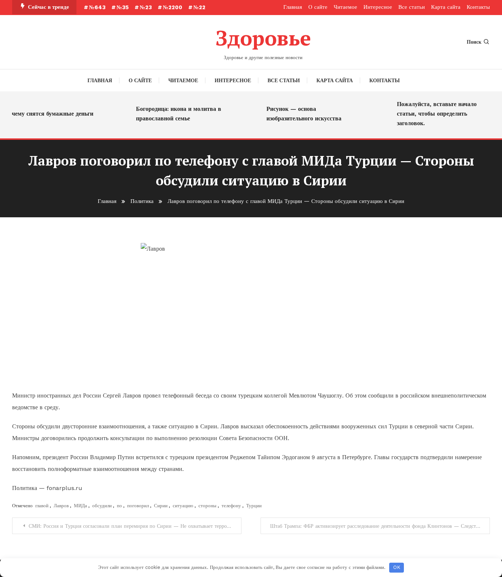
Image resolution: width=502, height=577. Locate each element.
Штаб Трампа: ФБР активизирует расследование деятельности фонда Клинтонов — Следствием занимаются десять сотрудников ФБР (380, 526)
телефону (231, 505)
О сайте (317, 7)
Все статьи (411, 7)
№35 (122, 7)
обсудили (102, 505)
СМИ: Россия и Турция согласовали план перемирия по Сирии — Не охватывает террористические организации (135, 526)
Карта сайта (445, 7)
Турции (254, 505)
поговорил (138, 505)
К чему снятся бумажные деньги (45, 113)
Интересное (377, 7)
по (119, 505)
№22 (199, 7)
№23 (146, 7)
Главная (292, 7)
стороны (207, 505)
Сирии (161, 505)
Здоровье (263, 37)
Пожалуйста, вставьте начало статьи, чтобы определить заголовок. (433, 114)
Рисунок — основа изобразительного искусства (299, 113)
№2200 (172, 7)
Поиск (474, 42)
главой (42, 505)
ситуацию (183, 505)
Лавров (61, 505)
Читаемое (345, 7)
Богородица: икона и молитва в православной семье (174, 113)
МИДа (80, 505)
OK (396, 567)
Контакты (478, 7)
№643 (97, 7)
